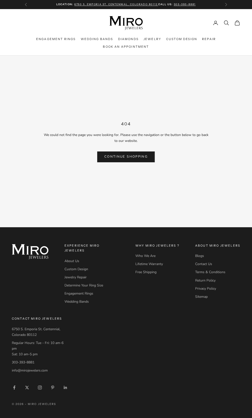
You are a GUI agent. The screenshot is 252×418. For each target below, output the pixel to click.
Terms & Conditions (210, 272)
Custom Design (181, 39)
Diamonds (128, 39)
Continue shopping (126, 156)
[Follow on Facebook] (14, 387)
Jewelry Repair (75, 277)
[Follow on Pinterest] (52, 387)
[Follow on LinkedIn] (65, 387)
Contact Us (203, 264)
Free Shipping (146, 272)
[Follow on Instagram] (39, 387)
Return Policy (205, 280)
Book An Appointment (126, 46)
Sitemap (201, 296)
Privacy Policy (205, 288)
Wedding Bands (97, 39)
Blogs (199, 256)
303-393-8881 (185, 4)
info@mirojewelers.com (30, 370)
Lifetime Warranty (149, 264)
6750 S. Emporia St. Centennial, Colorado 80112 (116, 4)
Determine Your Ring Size (83, 285)
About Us (71, 261)
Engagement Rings (56, 39)
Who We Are (145, 256)
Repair (209, 39)
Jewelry (152, 39)
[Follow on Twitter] (27, 387)
